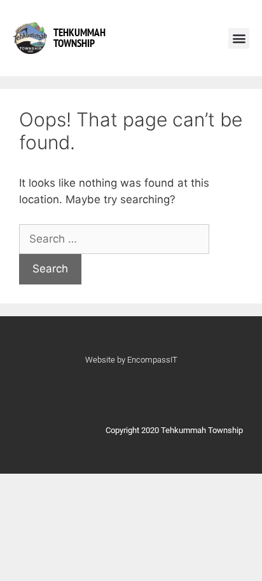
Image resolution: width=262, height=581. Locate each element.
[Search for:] (114, 238)
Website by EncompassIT (131, 359)
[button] (238, 38)
